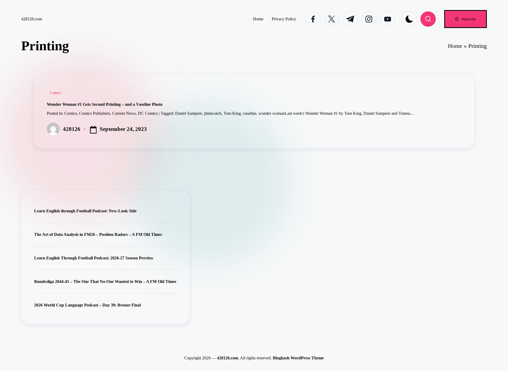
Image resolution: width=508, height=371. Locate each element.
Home (455, 46)
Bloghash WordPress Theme (298, 358)
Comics (55, 93)
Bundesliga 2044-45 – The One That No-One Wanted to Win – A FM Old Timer (105, 281)
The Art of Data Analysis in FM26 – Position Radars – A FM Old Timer (98, 234)
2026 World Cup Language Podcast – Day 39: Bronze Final (87, 305)
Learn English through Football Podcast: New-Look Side (85, 211)
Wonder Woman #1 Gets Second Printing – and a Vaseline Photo (104, 104)
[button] (465, 19)
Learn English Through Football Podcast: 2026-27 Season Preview (93, 258)
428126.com (31, 19)
